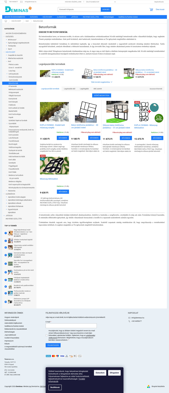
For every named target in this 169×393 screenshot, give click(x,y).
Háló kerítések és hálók (17, 156)
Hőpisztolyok (14, 127)
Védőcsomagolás (15, 147)
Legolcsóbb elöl (69, 89)
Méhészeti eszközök (16, 89)
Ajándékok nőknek (14, 203)
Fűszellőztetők (14, 169)
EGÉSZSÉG (10, 36)
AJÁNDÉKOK (10, 194)
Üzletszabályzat (92, 2)
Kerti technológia (15, 114)
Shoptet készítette (158, 386)
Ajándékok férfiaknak (15, 206)
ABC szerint (98, 89)
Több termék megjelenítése (100, 82)
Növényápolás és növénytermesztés (21, 188)
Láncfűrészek (13, 138)
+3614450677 (136, 321)
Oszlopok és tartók (15, 150)
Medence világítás (15, 181)
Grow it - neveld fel (15, 68)
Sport (10, 49)
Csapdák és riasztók (15, 55)
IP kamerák (13, 86)
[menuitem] (15, 17)
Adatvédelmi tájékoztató (13, 323)
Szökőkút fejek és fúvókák (18, 120)
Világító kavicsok (15, 95)
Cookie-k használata (12, 338)
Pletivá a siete (13, 64)
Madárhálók (13, 111)
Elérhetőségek (10, 332)
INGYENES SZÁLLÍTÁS (14, 219)
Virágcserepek (14, 92)
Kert (9, 61)
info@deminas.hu (137, 318)
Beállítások (55, 387)
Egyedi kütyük (13, 209)
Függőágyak (13, 166)
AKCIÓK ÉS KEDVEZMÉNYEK (16, 33)
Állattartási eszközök (15, 58)
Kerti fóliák (12, 172)
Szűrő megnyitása (101, 95)
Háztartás (11, 191)
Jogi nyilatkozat (10, 335)
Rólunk (7, 344)
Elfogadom (114, 373)
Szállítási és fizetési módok (14, 326)
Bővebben (63, 138)
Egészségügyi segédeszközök (18, 43)
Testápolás (12, 46)
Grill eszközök (13, 74)
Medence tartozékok (16, 175)
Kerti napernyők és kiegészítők (19, 184)
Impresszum (9, 341)
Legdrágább (84, 89)
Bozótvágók (13, 144)
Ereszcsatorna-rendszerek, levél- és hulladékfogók (21, 131)
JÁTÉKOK (9, 216)
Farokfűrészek (14, 141)
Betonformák (13, 83)
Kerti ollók (12, 160)
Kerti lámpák (13, 102)
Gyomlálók (12, 123)
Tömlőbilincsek (14, 153)
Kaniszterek (13, 99)
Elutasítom (100, 373)
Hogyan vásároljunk (73, 2)
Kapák (11, 117)
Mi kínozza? (12, 40)
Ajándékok (12, 212)
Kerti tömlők (13, 80)
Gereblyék (12, 163)
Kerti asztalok (13, 135)
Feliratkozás (53, 345)
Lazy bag (12, 71)
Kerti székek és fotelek (16, 108)
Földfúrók (12, 105)
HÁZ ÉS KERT (10, 52)
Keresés (106, 9)
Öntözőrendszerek (15, 77)
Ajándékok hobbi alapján (17, 197)
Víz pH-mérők (14, 178)
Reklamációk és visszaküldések (16, 329)
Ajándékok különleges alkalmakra (20, 200)
